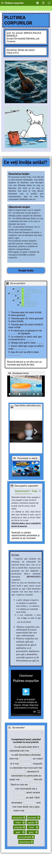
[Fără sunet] (34, 394)
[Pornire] (10, 394)
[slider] (22, 394)
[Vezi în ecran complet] (42, 394)
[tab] (23, 491)
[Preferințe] (37, 3)
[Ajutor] (43, 3)
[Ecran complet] (49, 3)
